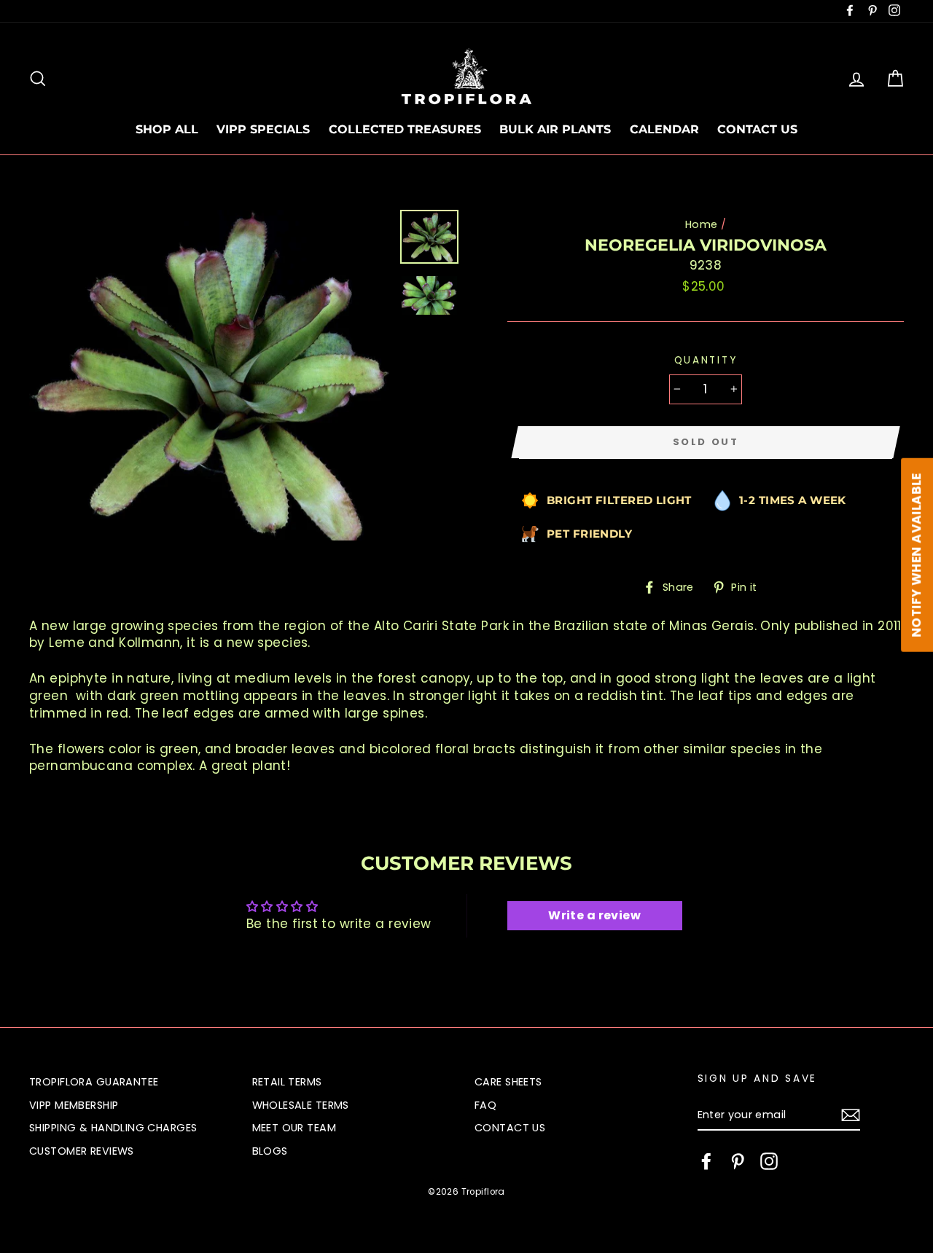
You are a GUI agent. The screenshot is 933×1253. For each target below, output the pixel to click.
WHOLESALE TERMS (300, 1105)
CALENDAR (664, 129)
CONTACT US (757, 129)
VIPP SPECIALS (263, 129)
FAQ (485, 1105)
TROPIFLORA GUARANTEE (94, 1082)
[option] (209, 375)
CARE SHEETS (508, 1082)
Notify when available (916, 555)
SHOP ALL (167, 129)
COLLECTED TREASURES (405, 129)
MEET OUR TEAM (294, 1127)
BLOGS (270, 1151)
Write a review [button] (594, 915)
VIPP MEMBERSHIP (73, 1105)
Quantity (706, 360)
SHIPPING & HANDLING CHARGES (113, 1127)
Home (701, 224)
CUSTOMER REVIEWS (81, 1151)
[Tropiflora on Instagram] (769, 1161)
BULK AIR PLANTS (555, 129)
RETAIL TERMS (287, 1082)
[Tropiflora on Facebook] (706, 1161)
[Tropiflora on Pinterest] (737, 1161)
